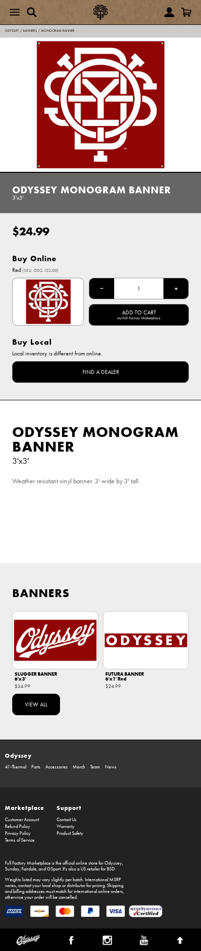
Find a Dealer (100, 372)
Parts (35, 767)
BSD (111, 869)
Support (69, 807)
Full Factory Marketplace (28, 863)
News (111, 767)
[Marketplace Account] (169, 12)
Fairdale (29, 869)
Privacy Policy (18, 833)
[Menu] (14, 12)
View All (36, 704)
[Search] (31, 12)
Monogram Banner (58, 31)
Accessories (56, 767)
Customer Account (22, 820)
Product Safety (70, 833)
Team (95, 767)
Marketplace (24, 807)
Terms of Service (20, 840)
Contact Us (67, 820)
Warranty (66, 826)
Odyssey (12, 31)
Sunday (12, 869)
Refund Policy (17, 826)
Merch (79, 767)
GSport (53, 869)
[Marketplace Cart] (186, 12)
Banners (30, 31)
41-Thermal (15, 767)
